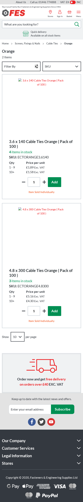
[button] (44, 182)
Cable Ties (52, 43)
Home (5, 43)
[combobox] (41, 24)
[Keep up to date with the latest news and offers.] (30, 409)
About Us (21, 2)
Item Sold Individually (41, 192)
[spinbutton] (34, 182)
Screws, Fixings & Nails (27, 43)
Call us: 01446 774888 (43, 2)
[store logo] (13, 13)
